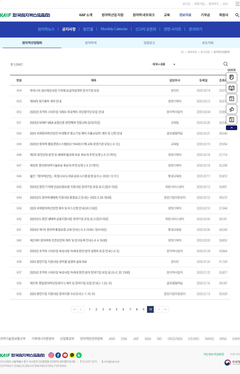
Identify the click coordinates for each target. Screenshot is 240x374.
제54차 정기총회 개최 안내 (45, 101)
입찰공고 (149, 43)
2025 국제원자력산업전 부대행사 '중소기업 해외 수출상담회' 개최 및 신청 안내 (76, 133)
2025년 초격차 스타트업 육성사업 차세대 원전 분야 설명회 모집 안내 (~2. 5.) (74, 251)
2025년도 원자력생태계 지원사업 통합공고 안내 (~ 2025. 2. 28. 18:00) (70, 197)
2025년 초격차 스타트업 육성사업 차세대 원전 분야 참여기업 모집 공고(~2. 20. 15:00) (80, 272)
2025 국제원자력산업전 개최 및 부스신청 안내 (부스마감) (63, 208)
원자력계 (90, 43)
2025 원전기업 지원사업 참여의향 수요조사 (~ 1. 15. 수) (62, 294)
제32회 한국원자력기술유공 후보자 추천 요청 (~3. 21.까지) (64, 165)
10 (150, 309)
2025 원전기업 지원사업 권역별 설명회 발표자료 (58, 262)
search (237, 15)
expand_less (231, 127)
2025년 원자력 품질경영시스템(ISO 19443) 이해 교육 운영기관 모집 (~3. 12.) (75, 144)
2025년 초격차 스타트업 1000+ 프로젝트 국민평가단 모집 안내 (67, 112)
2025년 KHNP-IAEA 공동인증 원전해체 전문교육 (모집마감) (65, 122)
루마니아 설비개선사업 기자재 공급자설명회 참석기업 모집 (64, 90)
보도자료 (208, 43)
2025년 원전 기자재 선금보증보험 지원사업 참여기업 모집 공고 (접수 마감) (74, 187)
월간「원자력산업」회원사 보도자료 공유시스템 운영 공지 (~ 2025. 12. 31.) (74, 176)
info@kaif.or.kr (112, 361)
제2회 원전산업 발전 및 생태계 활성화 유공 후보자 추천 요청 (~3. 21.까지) (73, 155)
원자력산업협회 (32, 43)
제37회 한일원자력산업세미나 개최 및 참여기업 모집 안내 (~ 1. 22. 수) (71, 283)
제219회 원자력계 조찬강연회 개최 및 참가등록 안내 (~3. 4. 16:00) (68, 240)
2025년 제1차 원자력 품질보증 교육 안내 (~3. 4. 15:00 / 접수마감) (68, 229)
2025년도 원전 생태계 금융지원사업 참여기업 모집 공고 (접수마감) (69, 219)
